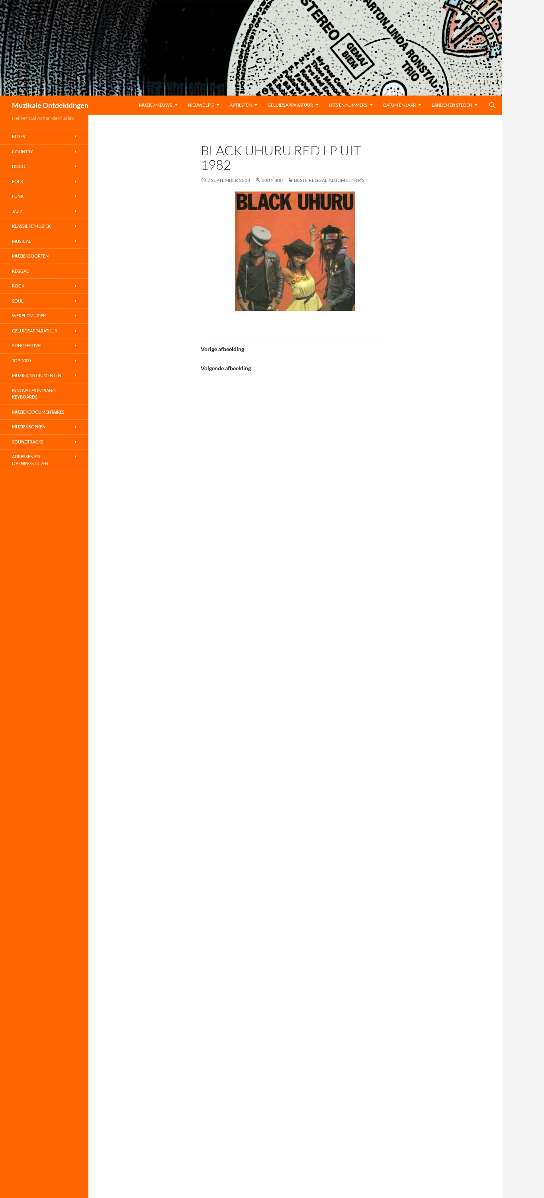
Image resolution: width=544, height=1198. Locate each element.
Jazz (17, 211)
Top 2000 (21, 360)
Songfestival (27, 345)
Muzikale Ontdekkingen (50, 105)
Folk (17, 181)
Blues (18, 136)
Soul (17, 300)
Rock (18, 285)
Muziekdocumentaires (38, 411)
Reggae (20, 271)
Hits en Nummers (348, 104)
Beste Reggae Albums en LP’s (329, 180)
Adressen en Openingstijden (30, 460)
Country (22, 151)
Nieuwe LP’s (201, 104)
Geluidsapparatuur (290, 104)
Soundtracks (27, 441)
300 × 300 (272, 180)
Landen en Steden (452, 104)
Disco (18, 166)
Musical (21, 241)
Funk (17, 196)
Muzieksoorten (30, 255)
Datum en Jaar (399, 104)
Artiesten (241, 104)
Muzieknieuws (155, 104)
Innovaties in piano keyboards (34, 394)
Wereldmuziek (29, 315)
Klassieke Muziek (31, 226)
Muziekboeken (28, 426)
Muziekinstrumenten (36, 375)
